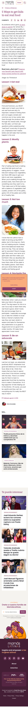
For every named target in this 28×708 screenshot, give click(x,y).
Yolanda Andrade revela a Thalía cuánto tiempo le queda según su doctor (14, 551)
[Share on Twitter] (15, 20)
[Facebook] (5, 658)
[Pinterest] (14, 658)
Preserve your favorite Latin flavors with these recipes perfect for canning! (14, 71)
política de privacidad (16, 617)
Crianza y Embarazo (11, 8)
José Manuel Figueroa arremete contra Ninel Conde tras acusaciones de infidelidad (14, 583)
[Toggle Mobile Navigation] (3, 2)
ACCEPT (14, 288)
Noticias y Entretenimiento (10, 431)
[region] (14, 283)
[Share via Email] (25, 20)
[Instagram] (18, 658)
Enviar (23, 612)
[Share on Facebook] (11, 20)
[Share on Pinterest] (21, 20)
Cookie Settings (14, 284)
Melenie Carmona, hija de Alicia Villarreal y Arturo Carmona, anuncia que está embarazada (13, 466)
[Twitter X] (9, 658)
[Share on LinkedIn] (18, 20)
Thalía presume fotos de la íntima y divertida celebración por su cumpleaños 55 (14, 437)
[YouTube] (23, 658)
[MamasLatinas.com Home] (10, 2)
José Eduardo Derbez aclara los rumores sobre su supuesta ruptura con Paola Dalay (13, 520)
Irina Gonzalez (11, 404)
